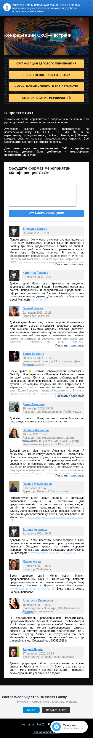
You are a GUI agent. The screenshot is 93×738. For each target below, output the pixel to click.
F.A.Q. (41, 724)
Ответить (28, 365)
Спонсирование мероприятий (46, 97)
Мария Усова (32, 561)
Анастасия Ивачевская (39, 600)
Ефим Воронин (33, 353)
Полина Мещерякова (37, 483)
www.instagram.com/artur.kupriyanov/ (53, 553)
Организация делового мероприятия (46, 63)
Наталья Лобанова (36, 430)
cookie (64, 4)
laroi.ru (44, 666)
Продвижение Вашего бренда (46, 75)
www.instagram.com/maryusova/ (30, 588)
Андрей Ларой (33, 649)
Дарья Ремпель (34, 404)
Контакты (28, 724)
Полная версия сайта (47, 732)
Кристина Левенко (35, 272)
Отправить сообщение (46, 213)
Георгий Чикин (33, 308)
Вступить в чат (56, 710)
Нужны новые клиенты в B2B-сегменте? (46, 86)
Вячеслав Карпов (35, 228)
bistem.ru (37, 299)
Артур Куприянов (35, 529)
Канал (31, 710)
